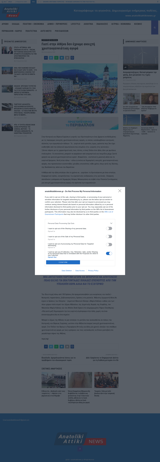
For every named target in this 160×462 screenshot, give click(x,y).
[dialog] (80, 231)
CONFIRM (63, 262)
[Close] (120, 191)
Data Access (80, 271)
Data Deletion (67, 271)
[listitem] (80, 223)
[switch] (109, 228)
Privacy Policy (93, 271)
